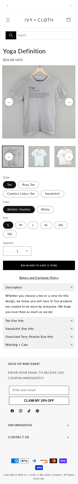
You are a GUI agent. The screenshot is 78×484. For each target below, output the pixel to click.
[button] (8, 19)
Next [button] (69, 102)
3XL (10, 234)
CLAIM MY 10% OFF (39, 400)
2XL (61, 225)
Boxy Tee (28, 184)
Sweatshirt (52, 193)
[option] (39, 102)
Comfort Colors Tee (21, 193)
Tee (9, 184)
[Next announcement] (70, 5)
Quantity (8, 242)
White (45, 209)
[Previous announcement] (7, 5)
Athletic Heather (19, 209)
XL (46, 225)
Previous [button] (9, 102)
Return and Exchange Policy (39, 277)
